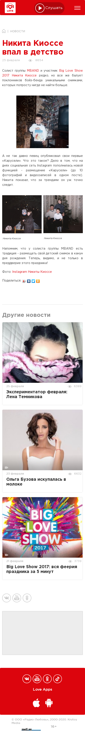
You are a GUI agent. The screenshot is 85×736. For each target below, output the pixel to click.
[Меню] (77, 8)
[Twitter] (33, 280)
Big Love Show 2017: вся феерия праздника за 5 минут (41, 569)
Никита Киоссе (24, 75)
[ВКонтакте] (29, 280)
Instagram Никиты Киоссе (32, 272)
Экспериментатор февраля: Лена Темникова (36, 394)
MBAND (33, 70)
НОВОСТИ (17, 31)
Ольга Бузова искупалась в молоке (36, 482)
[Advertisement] (42, 633)
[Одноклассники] (38, 280)
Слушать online (54, 8)
